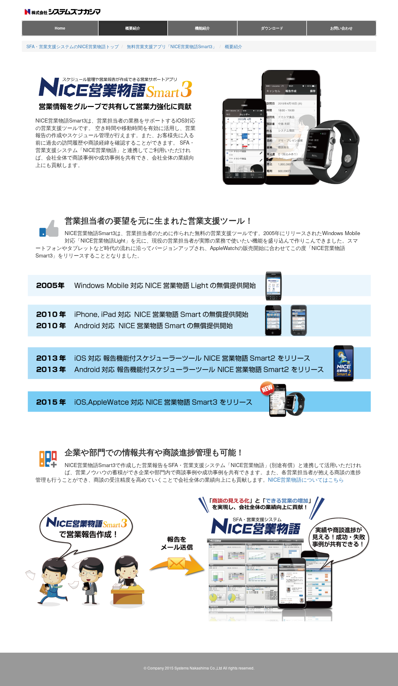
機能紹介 (202, 28)
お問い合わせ (341, 28)
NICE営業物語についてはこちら (306, 479)
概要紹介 (132, 28)
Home (60, 28)
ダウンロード (272, 28)
